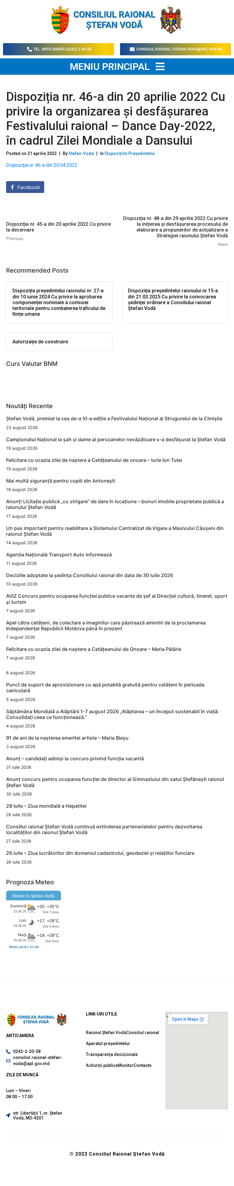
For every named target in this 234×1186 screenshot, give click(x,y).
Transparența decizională (112, 1054)
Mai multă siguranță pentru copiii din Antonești (60, 481)
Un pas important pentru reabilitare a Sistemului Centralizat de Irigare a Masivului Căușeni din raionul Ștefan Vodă (115, 531)
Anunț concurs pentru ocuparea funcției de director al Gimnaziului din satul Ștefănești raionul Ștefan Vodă (115, 782)
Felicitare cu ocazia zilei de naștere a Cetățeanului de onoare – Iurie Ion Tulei (94, 460)
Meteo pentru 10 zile (24, 947)
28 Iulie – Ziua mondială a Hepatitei (46, 806)
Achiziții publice (102, 1065)
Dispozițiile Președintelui (130, 153)
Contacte (142, 1065)
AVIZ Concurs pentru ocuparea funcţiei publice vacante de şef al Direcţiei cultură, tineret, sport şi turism (116, 599)
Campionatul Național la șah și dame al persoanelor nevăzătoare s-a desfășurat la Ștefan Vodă (115, 439)
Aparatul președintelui (108, 1043)
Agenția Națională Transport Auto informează (59, 555)
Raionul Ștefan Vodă (106, 1032)
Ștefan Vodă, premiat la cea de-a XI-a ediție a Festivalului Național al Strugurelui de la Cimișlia (114, 418)
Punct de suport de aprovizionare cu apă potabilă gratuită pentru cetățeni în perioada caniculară (105, 687)
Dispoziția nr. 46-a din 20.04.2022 (42, 165)
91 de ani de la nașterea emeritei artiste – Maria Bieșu (67, 738)
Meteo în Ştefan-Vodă (33, 895)
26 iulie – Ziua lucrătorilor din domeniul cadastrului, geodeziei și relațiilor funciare (100, 853)
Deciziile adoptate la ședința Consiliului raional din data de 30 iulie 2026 (89, 575)
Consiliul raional (142, 1032)
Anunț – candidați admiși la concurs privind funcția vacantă (75, 758)
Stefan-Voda (81, 153)
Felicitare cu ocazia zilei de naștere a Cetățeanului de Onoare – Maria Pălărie (93, 649)
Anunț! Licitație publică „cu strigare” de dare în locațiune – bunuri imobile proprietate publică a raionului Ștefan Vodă (115, 504)
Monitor (126, 1065)
